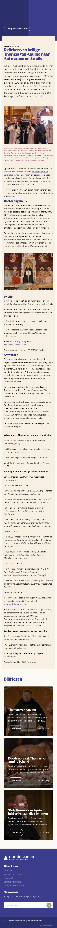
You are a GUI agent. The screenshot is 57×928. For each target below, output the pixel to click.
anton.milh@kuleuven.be (15, 604)
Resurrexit (8, 878)
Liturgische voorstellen (14, 885)
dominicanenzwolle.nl (16, 344)
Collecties (8, 870)
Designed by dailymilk (45, 925)
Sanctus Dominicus (12, 881)
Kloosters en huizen (13, 874)
